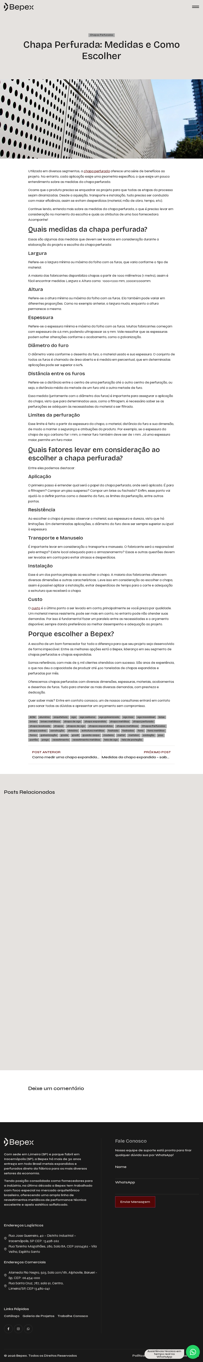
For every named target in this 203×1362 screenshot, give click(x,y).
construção (57, 730)
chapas (58, 726)
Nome (120, 1167)
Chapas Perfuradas (101, 35)
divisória (73, 730)
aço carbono (87, 717)
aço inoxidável (146, 717)
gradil (75, 735)
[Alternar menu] (195, 7)
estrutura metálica (93, 730)
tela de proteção (132, 739)
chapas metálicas (127, 726)
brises (33, 721)
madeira (108, 735)
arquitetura (60, 717)
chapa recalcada (40, 726)
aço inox (128, 717)
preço (45, 739)
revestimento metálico (86, 739)
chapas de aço (76, 726)
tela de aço (111, 739)
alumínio (44, 717)
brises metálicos (50, 721)
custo (36, 608)
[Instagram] (18, 1328)
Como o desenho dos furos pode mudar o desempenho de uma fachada (91, 951)
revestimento (61, 739)
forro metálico (156, 730)
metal (121, 735)
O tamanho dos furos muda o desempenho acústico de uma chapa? (86, 866)
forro (141, 730)
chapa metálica (119, 721)
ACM (32, 717)
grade (64, 735)
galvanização (49, 735)
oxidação (148, 735)
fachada (113, 730)
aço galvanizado (109, 717)
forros (33, 735)
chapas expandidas (101, 726)
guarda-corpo (91, 735)
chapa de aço (72, 721)
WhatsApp (125, 1182)
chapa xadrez (38, 730)
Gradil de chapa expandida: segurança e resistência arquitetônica (83, 1036)
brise (162, 717)
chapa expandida (95, 721)
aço (73, 717)
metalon (134, 735)
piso (160, 735)
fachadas (128, 730)
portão (34, 739)
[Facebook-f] (8, 1328)
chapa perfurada (97, 171)
